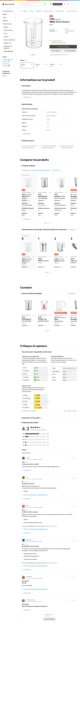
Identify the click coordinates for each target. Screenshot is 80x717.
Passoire (6, 36)
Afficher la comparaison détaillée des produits (37, 170)
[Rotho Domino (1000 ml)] (60, 251)
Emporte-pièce (8, 30)
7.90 (52, 19)
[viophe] (32, 458)
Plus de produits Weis (69, 31)
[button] (63, 42)
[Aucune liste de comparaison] (68, 4)
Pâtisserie (5, 21)
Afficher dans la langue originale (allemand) (35, 495)
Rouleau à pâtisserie (9, 40)
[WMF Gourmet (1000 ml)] (44, 251)
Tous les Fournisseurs (66, 148)
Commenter (27, 470)
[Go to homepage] (8, 4)
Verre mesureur (8, 51)
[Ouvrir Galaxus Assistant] (64, 4)
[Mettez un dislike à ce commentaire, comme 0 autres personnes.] (76, 459)
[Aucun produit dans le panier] (76, 4)
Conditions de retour (28, 148)
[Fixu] (32, 478)
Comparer (57, 51)
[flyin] (32, 506)
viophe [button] (28, 458)
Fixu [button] (27, 477)
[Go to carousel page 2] (47, 272)
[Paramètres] (50, 4)
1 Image (33, 55)
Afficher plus (27, 97)
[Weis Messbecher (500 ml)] (60, 312)
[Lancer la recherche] (21, 4)
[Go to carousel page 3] (48, 272)
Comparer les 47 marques (29, 411)
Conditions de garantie (47, 148)
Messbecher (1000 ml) (51, 563)
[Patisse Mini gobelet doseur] (44, 312)
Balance (6, 27)
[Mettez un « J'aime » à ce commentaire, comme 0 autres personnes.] (69, 506)
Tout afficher (56, 170)
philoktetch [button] (29, 540)
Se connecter (57, 4)
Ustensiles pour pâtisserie (8, 47)
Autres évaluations (49, 619)
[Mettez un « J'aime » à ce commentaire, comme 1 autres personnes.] (69, 459)
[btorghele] (32, 577)
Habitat (4, 14)
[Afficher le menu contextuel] (65, 458)
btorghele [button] (29, 576)
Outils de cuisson (7, 24)
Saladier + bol (7, 43)
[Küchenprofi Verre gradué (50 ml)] (44, 187)
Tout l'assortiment (7, 11)
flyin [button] (27, 505)
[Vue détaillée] (35, 374)
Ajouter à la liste (71, 51)
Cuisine (4, 17)
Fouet (5, 33)
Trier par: (24, 453)
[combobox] (29, 453)
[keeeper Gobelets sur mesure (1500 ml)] (60, 187)
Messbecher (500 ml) (51, 526)
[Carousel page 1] (46, 272)
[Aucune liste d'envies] (72, 4)
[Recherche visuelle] (44, 4)
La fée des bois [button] (30, 600)
